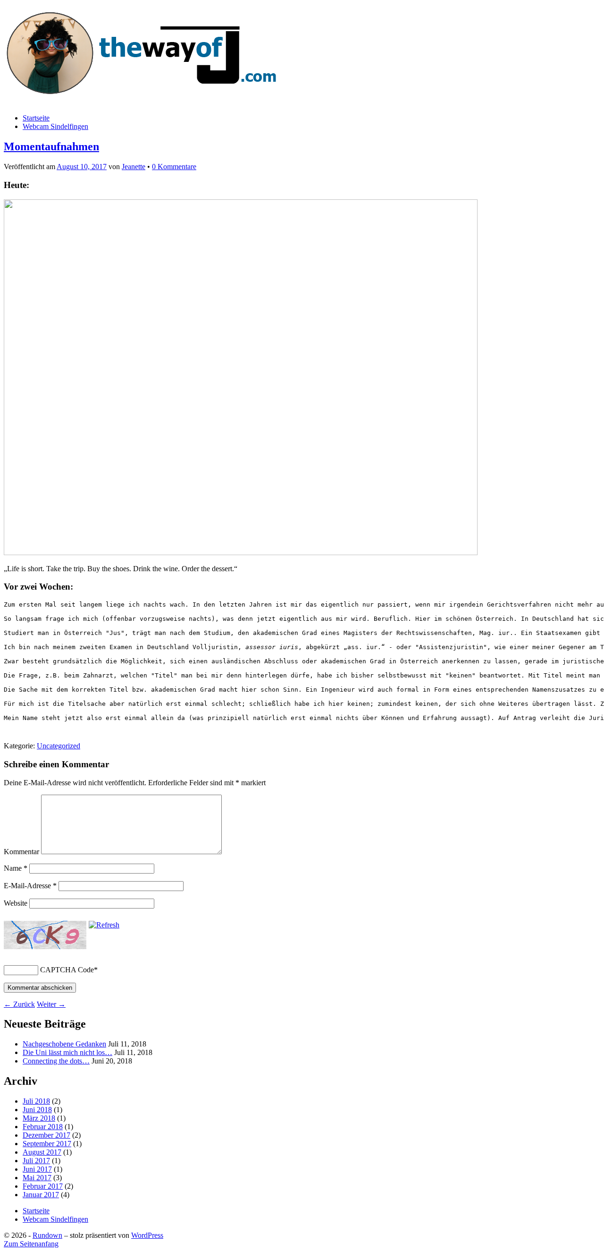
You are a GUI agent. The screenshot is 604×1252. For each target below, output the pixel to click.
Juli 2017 (36, 1161)
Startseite (36, 118)
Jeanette (133, 167)
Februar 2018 (43, 1127)
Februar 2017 (43, 1186)
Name (15, 868)
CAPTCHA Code (67, 970)
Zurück (19, 1004)
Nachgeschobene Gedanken (64, 1044)
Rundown (47, 1235)
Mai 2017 (37, 1178)
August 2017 (42, 1152)
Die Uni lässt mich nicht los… (67, 1052)
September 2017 (47, 1144)
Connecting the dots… (56, 1061)
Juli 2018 (36, 1101)
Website (15, 903)
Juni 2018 (37, 1110)
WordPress (147, 1235)
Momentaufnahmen (51, 146)
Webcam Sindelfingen (55, 126)
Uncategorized (58, 746)
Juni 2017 (37, 1169)
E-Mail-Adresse (30, 886)
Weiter (51, 1004)
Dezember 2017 (46, 1135)
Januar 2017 (41, 1195)
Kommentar (21, 852)
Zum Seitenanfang (31, 1244)
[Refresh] (104, 925)
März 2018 (39, 1118)
